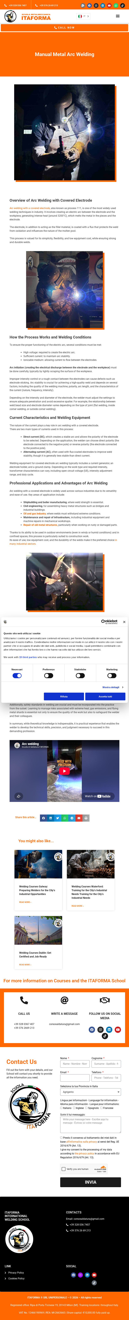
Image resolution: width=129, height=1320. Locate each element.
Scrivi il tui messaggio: (72, 1114)
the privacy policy (84, 1153)
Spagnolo (93, 1108)
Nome (63, 1058)
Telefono (97, 1072)
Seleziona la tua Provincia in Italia (79, 1086)
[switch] (48, 675)
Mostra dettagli (111, 687)
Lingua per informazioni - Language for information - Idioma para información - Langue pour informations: (89, 1102)
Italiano (67, 1108)
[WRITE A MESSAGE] (64, 1000)
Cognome (97, 1058)
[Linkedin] (102, 5)
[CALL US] (24, 1000)
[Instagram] (96, 5)
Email (63, 1072)
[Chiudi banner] (124, 622)
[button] (118, 16)
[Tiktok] (122, 5)
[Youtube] (109, 5)
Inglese (80, 1108)
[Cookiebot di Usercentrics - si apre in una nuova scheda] (103, 621)
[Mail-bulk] (83, 5)
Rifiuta (63, 696)
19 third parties (28, 657)
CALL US (24, 1014)
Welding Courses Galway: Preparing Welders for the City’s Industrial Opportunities (37, 890)
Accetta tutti (105, 696)
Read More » (25, 902)
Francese (108, 1108)
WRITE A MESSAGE (64, 1014)
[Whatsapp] (116, 5)
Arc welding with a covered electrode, (30, 208)
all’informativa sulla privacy (82, 1141)
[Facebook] (89, 5)
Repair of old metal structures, (40, 524)
